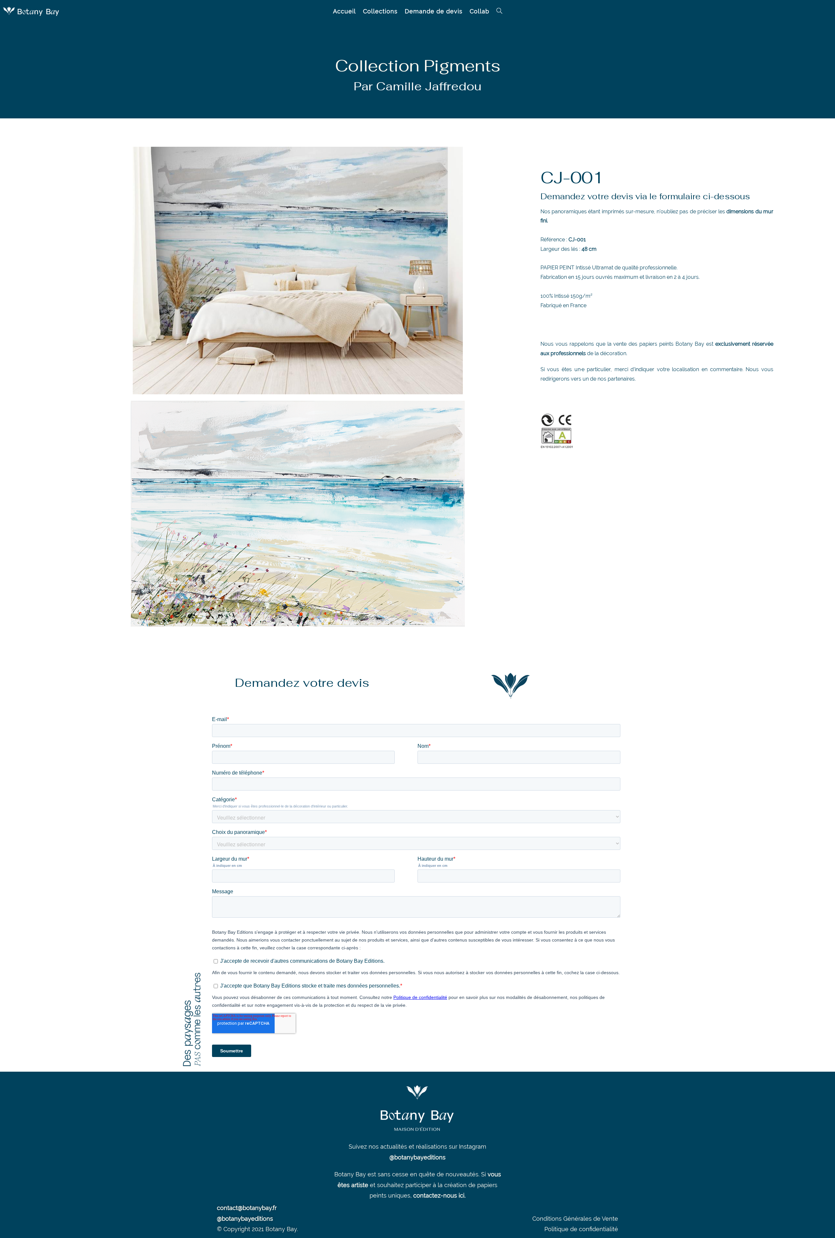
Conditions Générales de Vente (575, 1218)
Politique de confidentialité (581, 1229)
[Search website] (499, 11)
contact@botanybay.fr (247, 1207)
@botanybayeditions (417, 1157)
